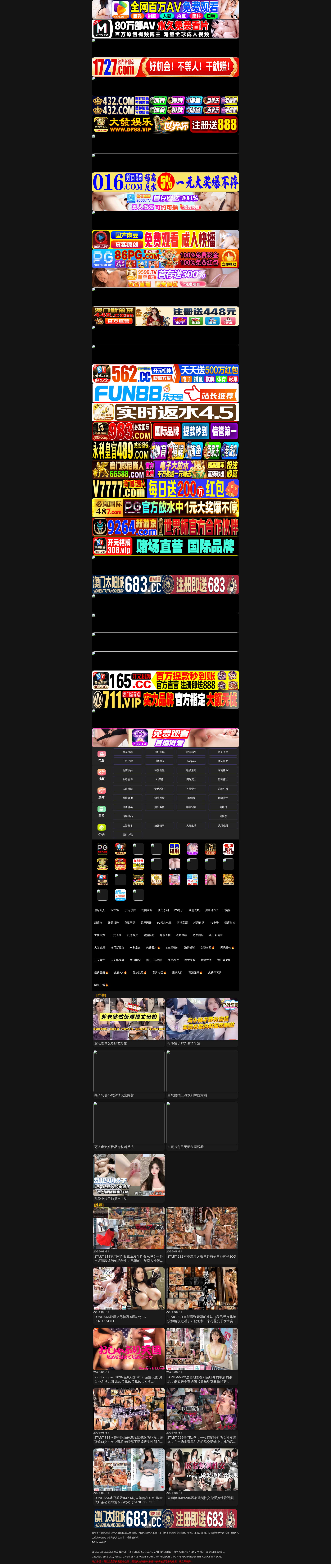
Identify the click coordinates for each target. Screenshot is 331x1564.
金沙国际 (135, 960)
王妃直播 (116, 935)
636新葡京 (172, 947)
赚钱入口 (177, 972)
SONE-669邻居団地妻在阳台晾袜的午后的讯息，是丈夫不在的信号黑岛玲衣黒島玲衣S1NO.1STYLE (199, 1381)
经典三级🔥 (101, 972)
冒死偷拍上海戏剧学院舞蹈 (187, 1095)
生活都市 (128, 825)
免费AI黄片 (215, 972)
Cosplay (191, 761)
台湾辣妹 (128, 770)
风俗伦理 (223, 825)
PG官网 (115, 910)
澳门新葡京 (216, 935)
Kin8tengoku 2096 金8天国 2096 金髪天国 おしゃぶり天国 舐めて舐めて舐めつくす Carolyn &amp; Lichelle (128, 1381)
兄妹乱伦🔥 (140, 972)
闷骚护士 (223, 797)
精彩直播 (198, 922)
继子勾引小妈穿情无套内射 (114, 1095)
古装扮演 (128, 788)
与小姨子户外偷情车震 (183, 1043)
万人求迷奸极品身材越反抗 (114, 1147)
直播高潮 (182, 922)
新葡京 (98, 922)
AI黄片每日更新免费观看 (185, 1147)
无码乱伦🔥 (227, 947)
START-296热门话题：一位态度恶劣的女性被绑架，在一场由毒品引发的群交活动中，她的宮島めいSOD (202, 1441)
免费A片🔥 (120, 972)
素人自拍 (223, 761)
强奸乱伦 (159, 752)
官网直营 (147, 910)
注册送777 (211, 910)
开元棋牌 (130, 910)
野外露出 (223, 779)
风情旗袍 (128, 797)
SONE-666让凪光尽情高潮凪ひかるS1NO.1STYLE (120, 1319)
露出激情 (159, 807)
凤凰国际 (146, 922)
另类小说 (128, 834)
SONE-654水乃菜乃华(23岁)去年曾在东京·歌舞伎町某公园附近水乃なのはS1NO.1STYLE (128, 1500)
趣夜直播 (165, 935)
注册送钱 (194, 910)
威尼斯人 (99, 910)
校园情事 (159, 825)
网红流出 (191, 779)
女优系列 (159, 788)
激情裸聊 (189, 947)
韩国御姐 (159, 770)
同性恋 (223, 816)
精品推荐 (128, 752)
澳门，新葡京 (154, 960)
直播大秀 (206, 960)
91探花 (159, 779)
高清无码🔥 (195, 972)
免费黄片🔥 (208, 947)
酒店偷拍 (229, 922)
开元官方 (99, 960)
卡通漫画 (128, 807)
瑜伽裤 (191, 797)
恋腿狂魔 (223, 788)
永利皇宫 (135, 947)
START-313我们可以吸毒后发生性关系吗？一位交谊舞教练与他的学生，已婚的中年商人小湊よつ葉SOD (129, 1260)
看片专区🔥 (159, 972)
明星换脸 (159, 797)
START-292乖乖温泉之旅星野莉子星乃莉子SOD (201, 1256)
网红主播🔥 (101, 985)
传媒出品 (128, 816)
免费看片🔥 (153, 947)
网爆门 (223, 807)
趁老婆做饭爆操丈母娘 (110, 1043)
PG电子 (178, 910)
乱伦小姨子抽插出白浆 (110, 1198)
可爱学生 (191, 788)
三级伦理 (128, 761)
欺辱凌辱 (128, 779)
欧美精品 (191, 752)
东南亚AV (223, 770)
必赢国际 (129, 922)
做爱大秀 (189, 960)
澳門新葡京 (117, 947)
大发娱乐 (99, 947)
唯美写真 (191, 807)
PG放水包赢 (164, 922)
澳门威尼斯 (224, 960)
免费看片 (173, 960)
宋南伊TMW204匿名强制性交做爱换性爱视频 (200, 1498)
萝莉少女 (223, 752)
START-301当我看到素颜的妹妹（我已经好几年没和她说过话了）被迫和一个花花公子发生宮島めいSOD (202, 1321)
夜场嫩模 (181, 935)
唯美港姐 (191, 770)
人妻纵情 (191, 825)
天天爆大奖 (117, 960)
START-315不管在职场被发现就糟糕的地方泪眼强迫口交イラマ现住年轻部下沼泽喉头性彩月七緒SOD (129, 1441)
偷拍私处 (148, 935)
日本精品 (159, 761)
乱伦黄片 (132, 935)
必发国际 (198, 935)
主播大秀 (99, 935)
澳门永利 (163, 910)
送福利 (228, 910)
